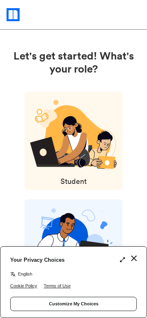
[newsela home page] (29, 14)
